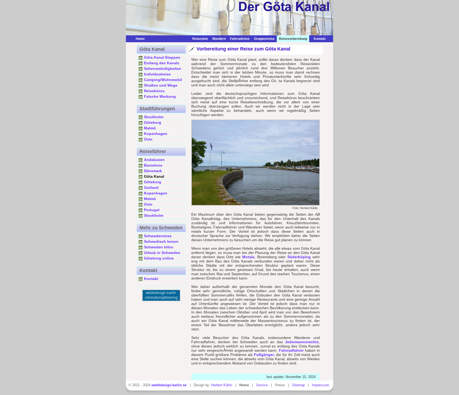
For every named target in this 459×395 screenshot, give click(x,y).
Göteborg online (159, 258)
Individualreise (157, 74)
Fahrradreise (240, 39)
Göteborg (152, 122)
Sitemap (298, 385)
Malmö (150, 128)
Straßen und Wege (160, 85)
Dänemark (153, 171)
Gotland (151, 187)
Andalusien (154, 160)
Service (262, 385)
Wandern (219, 39)
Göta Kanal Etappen (162, 57)
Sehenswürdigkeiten (162, 68)
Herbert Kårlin (221, 385)
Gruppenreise (264, 39)
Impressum (320, 385)
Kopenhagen (155, 133)
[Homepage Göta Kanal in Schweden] (168, 38)
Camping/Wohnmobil (163, 80)
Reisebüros (154, 91)
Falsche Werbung (160, 96)
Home (140, 39)
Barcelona (153, 165)
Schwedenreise (158, 236)
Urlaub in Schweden (162, 252)
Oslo (148, 139)
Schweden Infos (158, 247)
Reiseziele (200, 39)
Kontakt (318, 39)
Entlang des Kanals (161, 63)
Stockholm (153, 117)
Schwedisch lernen (161, 241)
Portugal (151, 210)
